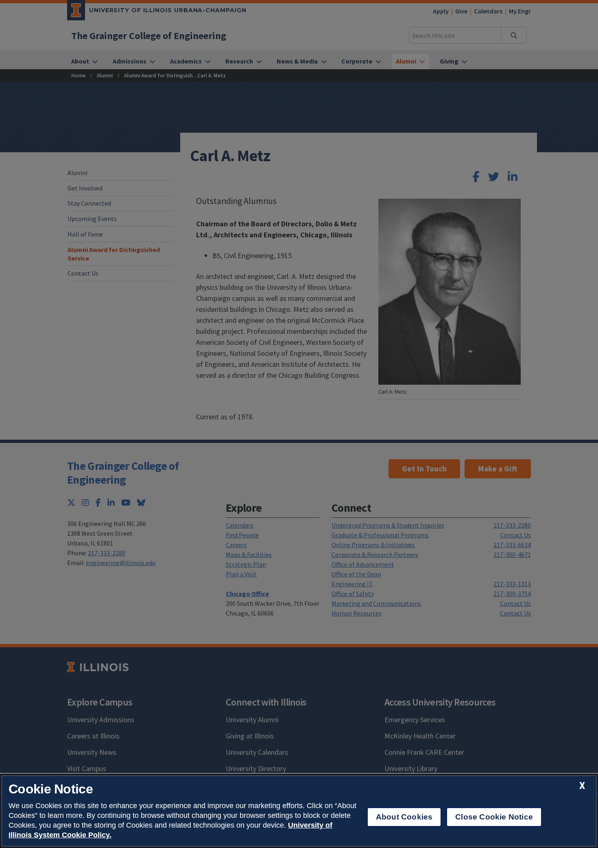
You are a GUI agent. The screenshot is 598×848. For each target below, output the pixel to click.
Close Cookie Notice (494, 817)
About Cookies (404, 817)
